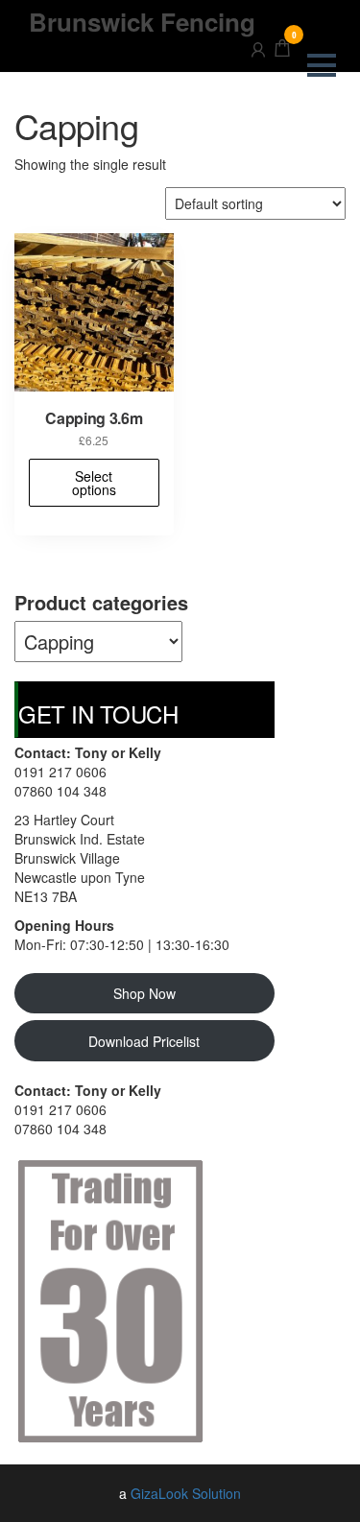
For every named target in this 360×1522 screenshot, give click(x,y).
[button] (321, 65)
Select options (94, 482)
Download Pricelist (144, 1041)
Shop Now (144, 993)
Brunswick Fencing (142, 21)
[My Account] (258, 46)
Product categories (101, 602)
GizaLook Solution (186, 1493)
